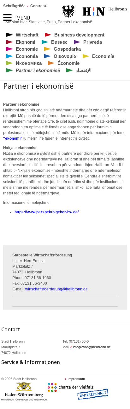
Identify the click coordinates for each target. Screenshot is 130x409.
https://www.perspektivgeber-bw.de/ (47, 212)
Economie (27, 49)
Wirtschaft (27, 34)
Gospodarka (67, 49)
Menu (23, 17)
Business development (79, 34)
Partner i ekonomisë (75, 22)
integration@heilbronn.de (92, 347)
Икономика (29, 63)
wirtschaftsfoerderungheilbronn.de (56, 289)
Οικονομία (65, 56)
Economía (103, 56)
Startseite (37, 22)
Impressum (76, 379)
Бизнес (59, 42)
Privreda (92, 42)
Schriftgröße (14, 6)
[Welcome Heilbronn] (94, 12)
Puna (51, 22)
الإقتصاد (84, 70)
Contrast (38, 6)
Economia (27, 56)
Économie (68, 63)
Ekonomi (25, 42)
